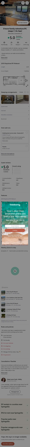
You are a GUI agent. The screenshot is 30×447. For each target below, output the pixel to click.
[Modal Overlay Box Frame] (15, 223)
